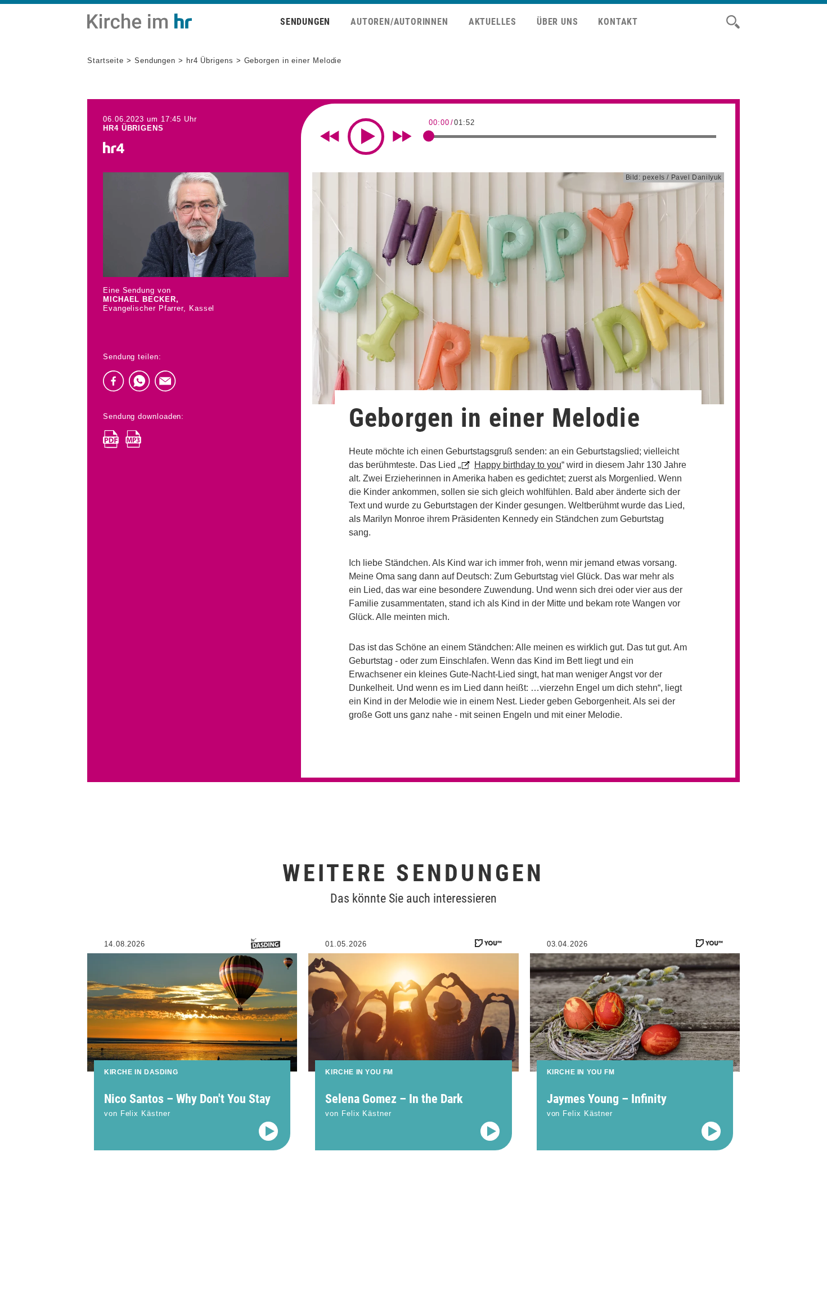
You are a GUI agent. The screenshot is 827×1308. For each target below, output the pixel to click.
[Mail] (165, 381)
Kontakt (618, 21)
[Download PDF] (111, 439)
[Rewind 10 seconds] (329, 136)
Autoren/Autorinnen (399, 21)
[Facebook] (113, 381)
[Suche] (733, 22)
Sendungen (305, 21)
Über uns (557, 21)
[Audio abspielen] (268, 1131)
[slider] (428, 135)
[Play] (366, 136)
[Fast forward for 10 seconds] (402, 136)
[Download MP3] (133, 439)
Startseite (105, 60)
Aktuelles (492, 21)
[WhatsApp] (139, 381)
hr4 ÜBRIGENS (133, 128)
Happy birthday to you (517, 465)
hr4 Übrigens (209, 60)
